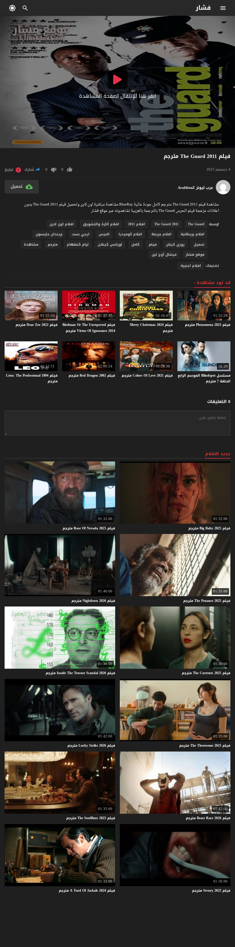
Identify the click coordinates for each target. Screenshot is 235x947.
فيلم (153, 244)
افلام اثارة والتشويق (101, 224)
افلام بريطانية (192, 234)
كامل (135, 244)
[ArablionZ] (223, 193)
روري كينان (175, 244)
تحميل (199, 244)
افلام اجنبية (191, 266)
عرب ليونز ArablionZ (195, 188)
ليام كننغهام (78, 244)
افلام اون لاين (62, 224)
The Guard (196, 224)
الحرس (104, 234)
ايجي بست (80, 234)
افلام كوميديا (130, 234)
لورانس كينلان (110, 244)
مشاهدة (31, 244)
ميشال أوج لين (164, 254)
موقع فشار (195, 254)
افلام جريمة (161, 234)
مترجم (53, 244)
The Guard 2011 (166, 224)
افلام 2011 (136, 224)
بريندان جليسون (49, 234)
